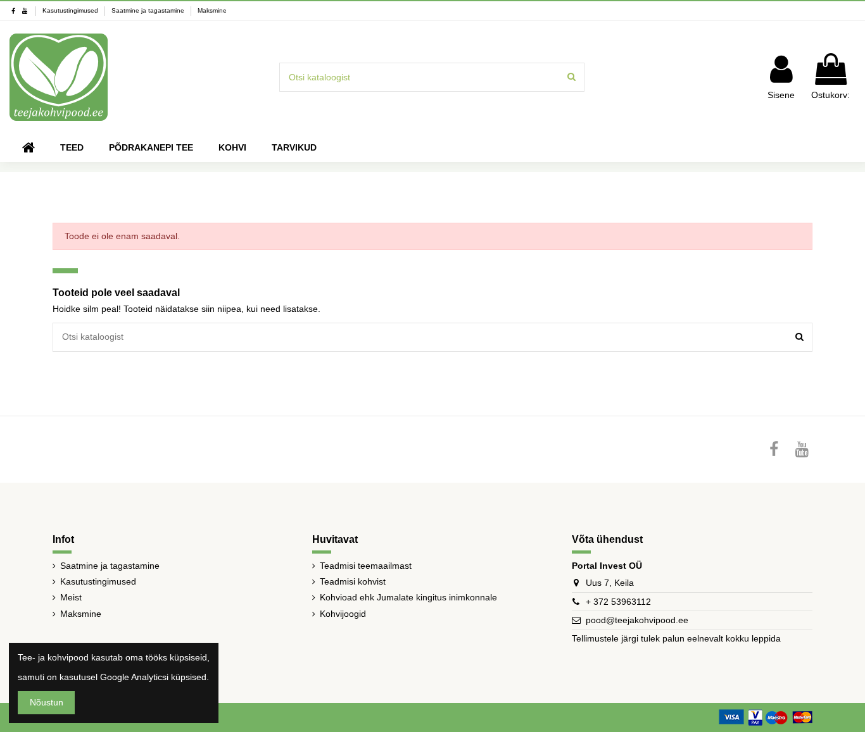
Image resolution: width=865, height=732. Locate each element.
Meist (71, 597)
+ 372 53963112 (618, 602)
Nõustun (46, 702)
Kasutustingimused (71, 10)
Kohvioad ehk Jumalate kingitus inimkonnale (408, 597)
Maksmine (212, 10)
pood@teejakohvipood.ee (637, 620)
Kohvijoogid (343, 614)
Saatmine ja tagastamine (148, 10)
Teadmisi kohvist (353, 581)
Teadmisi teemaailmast (366, 566)
